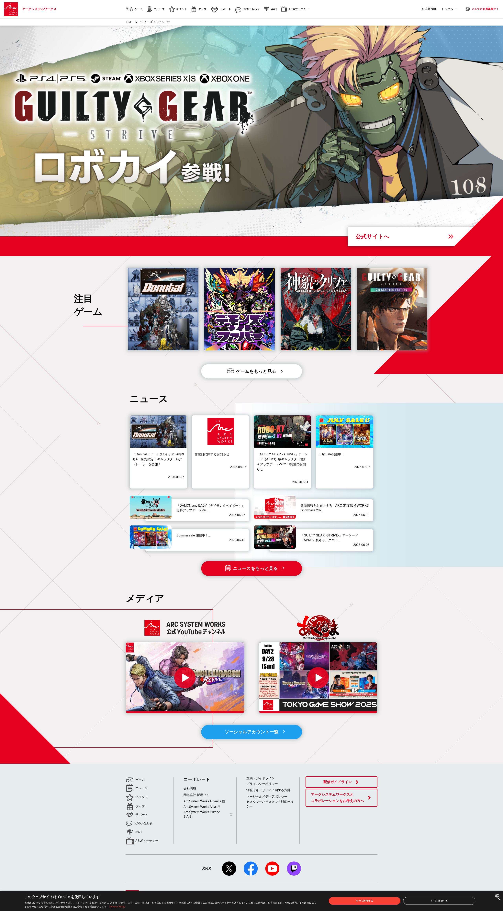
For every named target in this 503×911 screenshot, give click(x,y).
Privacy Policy (117, 906)
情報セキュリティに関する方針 (268, 790)
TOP (129, 22)
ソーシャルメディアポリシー (266, 796)
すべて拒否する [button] (439, 900)
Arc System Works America (202, 801)
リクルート (452, 8)
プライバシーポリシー (262, 783)
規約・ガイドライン (260, 778)
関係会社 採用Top (196, 795)
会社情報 (430, 8)
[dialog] (251, 901)
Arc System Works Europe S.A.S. (202, 814)
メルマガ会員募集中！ (485, 8)
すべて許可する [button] (364, 900)
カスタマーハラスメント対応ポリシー (270, 804)
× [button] (498, 898)
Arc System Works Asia (200, 806)
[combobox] (497, 896)
